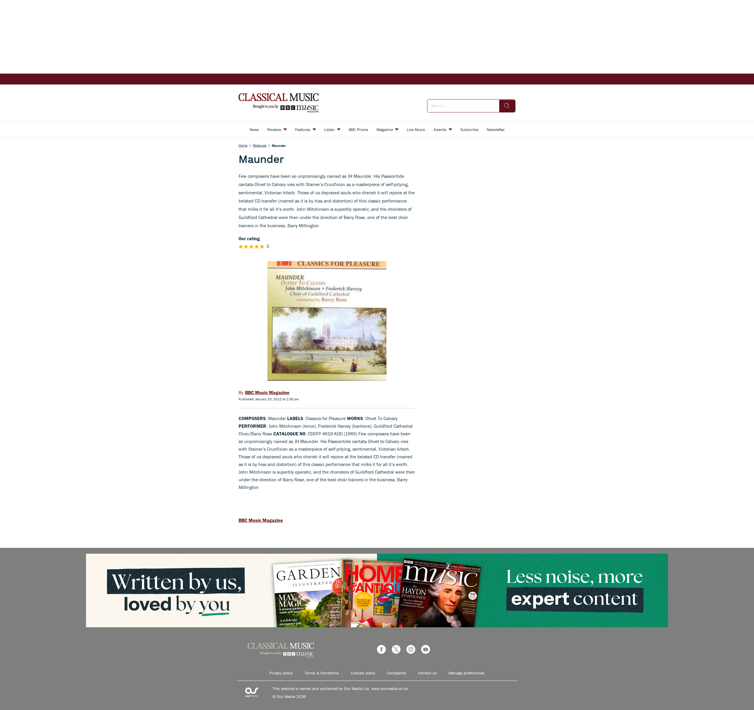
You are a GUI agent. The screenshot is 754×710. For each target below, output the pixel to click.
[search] (507, 106)
